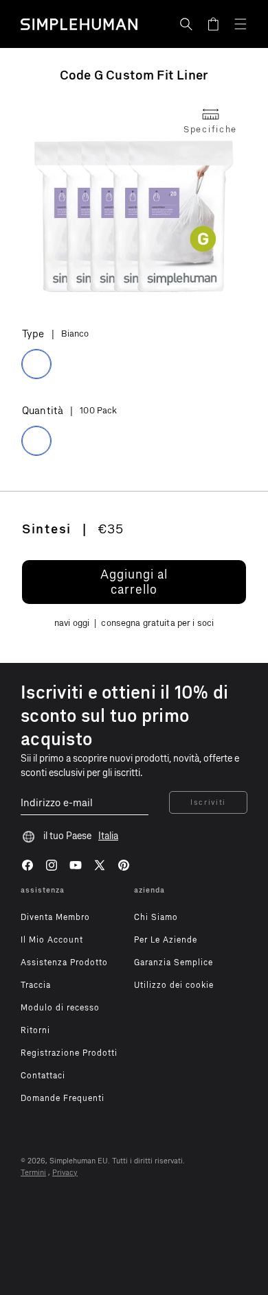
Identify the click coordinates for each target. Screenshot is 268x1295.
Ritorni (35, 1030)
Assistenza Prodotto (64, 962)
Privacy (65, 1172)
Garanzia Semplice (173, 962)
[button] (186, 24)
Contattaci (43, 1075)
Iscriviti (208, 802)
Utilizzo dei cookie (174, 985)
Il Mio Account (52, 940)
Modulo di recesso (60, 1008)
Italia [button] (108, 836)
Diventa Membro (55, 917)
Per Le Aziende (165, 940)
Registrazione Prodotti (69, 1053)
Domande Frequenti (62, 1098)
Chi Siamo (156, 917)
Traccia (36, 985)
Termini (33, 1172)
